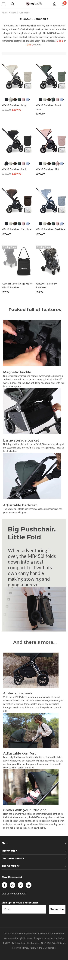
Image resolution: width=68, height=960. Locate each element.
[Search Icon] (12, 4)
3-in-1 (60, 40)
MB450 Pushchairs (20, 12)
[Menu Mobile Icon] (3, 4)
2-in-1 (30, 44)
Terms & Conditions (46, 947)
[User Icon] (54, 4)
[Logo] (34, 4)
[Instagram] (12, 885)
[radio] (6, 100)
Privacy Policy (28, 947)
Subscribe (57, 909)
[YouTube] (28, 885)
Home (5, 12)
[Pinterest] (20, 885)
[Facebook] (4, 885)
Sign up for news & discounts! (20, 902)
